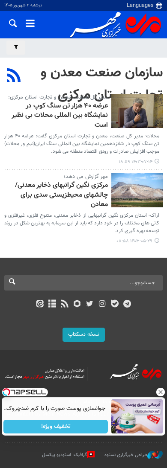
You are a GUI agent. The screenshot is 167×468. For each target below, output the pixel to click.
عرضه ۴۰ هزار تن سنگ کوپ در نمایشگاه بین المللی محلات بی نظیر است (60, 116)
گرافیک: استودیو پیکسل (64, 455)
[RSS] (14, 76)
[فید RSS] (65, 305)
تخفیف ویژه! (56, 426)
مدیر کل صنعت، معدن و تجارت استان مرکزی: (58, 97)
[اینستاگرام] (102, 305)
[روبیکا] (77, 305)
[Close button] (160, 392)
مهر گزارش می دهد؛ (86, 176)
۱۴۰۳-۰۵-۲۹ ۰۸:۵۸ (134, 241)
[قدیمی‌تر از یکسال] (137, 111)
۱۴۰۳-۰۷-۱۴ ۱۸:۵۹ (135, 162)
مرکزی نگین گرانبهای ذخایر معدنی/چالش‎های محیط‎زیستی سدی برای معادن (61, 195)
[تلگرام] (127, 305)
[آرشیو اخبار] (52, 305)
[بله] (114, 305)
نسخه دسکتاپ (83, 334)
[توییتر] (89, 305)
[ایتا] (39, 305)
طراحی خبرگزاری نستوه (125, 455)
